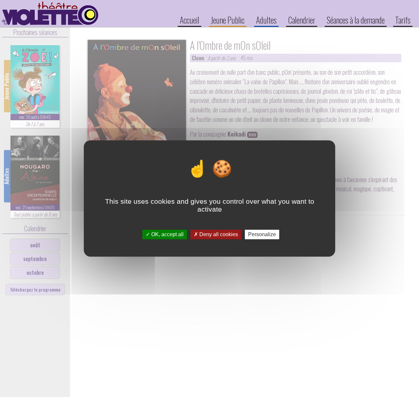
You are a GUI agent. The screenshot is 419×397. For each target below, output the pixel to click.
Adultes (266, 19)
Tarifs (402, 19)
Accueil (189, 19)
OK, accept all (167, 234)
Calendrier (301, 19)
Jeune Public (228, 19)
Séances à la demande (356, 19)
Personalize (262, 234)
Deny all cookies (218, 234)
